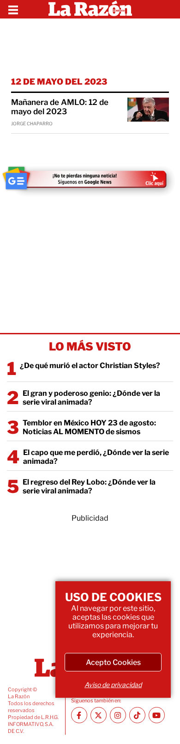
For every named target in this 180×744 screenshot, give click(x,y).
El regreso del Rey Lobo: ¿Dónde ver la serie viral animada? (89, 486)
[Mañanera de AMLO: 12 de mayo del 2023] (148, 110)
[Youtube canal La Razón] (157, 715)
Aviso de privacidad (113, 685)
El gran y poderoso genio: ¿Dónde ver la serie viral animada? (91, 397)
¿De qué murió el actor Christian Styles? (90, 365)
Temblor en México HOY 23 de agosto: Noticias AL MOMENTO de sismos (89, 427)
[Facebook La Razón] (79, 715)
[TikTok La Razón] (137, 715)
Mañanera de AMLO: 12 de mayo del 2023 (59, 107)
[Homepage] (90, 9)
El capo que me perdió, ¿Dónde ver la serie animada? (96, 457)
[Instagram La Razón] (118, 715)
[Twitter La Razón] (98, 715)
